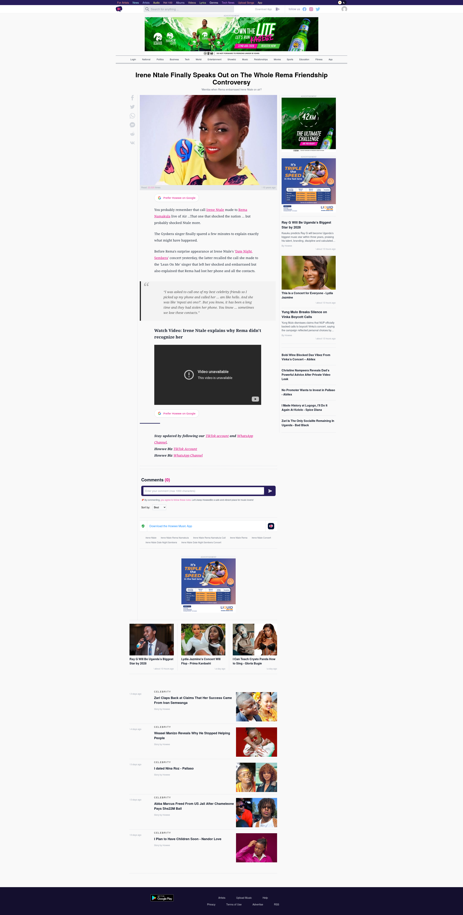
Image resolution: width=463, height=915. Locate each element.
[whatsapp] (132, 115)
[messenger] (132, 125)
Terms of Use (234, 904)
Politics (160, 59)
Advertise (257, 904)
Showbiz (232, 59)
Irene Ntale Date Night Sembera (161, 542)
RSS (276, 904)
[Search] (147, 9)
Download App (263, 9)
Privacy (211, 904)
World (198, 59)
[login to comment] (208, 491)
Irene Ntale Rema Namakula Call (209, 537)
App (331, 59)
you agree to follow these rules (176, 499)
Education (304, 59)
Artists (221, 897)
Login (133, 59)
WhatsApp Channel (188, 455)
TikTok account (217, 436)
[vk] (132, 143)
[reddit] (132, 134)
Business (174, 59)
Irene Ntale (215, 209)
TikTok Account (185, 449)
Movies (277, 59)
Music (245, 59)
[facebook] (132, 97)
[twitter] (132, 106)
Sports (290, 59)
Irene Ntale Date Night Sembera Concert (201, 542)
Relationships (261, 59)
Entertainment (214, 59)
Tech (187, 59)
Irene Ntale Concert (261, 537)
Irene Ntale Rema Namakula (175, 537)
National (146, 59)
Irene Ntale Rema (238, 537)
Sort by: (145, 507)
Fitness (318, 59)
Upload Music (244, 897)
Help (265, 897)
